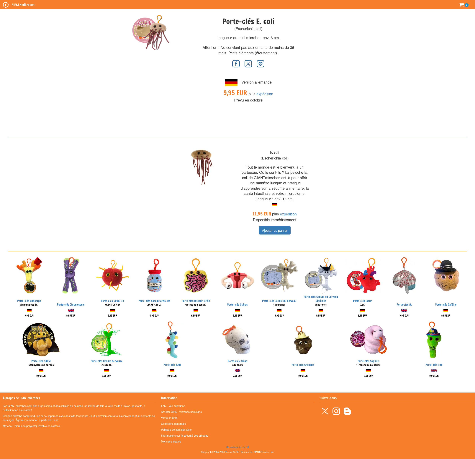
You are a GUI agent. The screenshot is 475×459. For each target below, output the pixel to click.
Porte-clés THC (434, 365)
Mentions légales (171, 441)
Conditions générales (173, 423)
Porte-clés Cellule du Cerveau (279, 301)
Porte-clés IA (404, 305)
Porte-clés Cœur (362, 301)
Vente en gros (169, 418)
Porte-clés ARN (172, 365)
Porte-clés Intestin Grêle (196, 301)
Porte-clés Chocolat (303, 365)
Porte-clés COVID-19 (112, 301)
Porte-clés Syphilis (368, 361)
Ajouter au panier (274, 230)
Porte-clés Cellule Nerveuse (106, 361)
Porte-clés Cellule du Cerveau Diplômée (321, 299)
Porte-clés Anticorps (29, 301)
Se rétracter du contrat (237, 446)
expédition (264, 93)
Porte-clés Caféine (445, 305)
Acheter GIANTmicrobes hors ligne (181, 412)
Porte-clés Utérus (237, 305)
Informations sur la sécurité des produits (184, 435)
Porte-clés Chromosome (70, 305)
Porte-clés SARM (41, 361)
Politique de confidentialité (176, 429)
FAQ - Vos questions (173, 406)
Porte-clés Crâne (237, 361)
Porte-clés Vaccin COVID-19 (154, 301)
